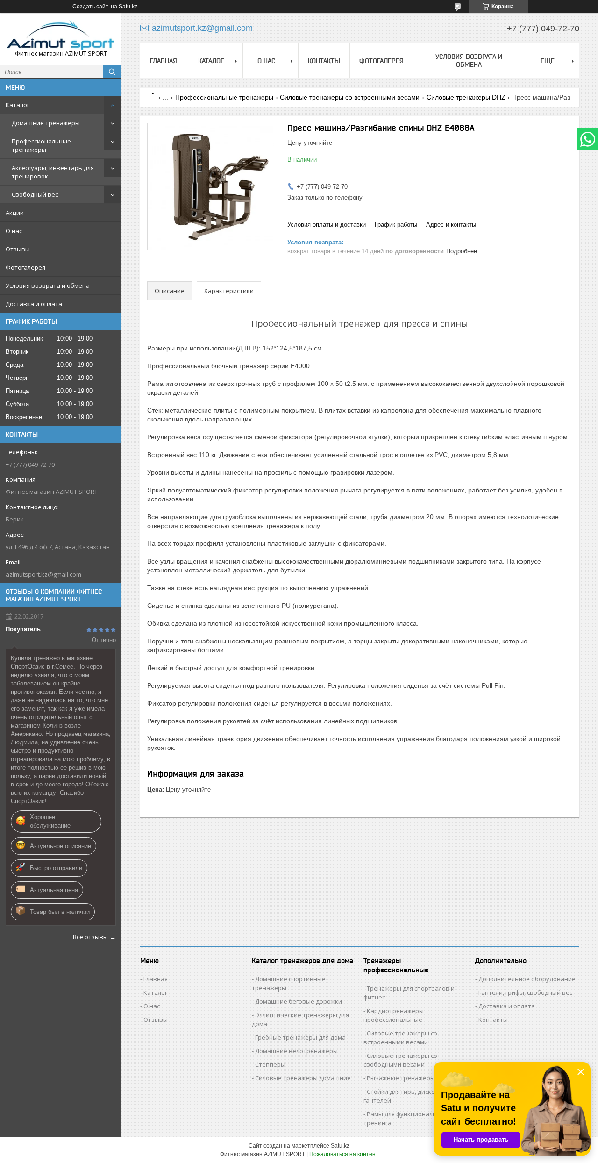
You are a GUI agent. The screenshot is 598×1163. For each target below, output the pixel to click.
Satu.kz (340, 1145)
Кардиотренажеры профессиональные (393, 1015)
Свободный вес (35, 194)
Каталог (17, 104)
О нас (14, 231)
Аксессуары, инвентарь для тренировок (53, 172)
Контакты (324, 60)
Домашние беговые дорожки (298, 1001)
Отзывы (18, 249)
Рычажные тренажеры (401, 1078)
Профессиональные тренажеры (41, 145)
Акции (15, 212)
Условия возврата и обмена (48, 285)
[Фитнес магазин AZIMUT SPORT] (60, 35)
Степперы (270, 1064)
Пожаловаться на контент (343, 1154)
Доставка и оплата (34, 304)
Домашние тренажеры (46, 123)
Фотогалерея (25, 267)
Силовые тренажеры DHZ (466, 97)
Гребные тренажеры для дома (300, 1037)
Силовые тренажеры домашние (303, 1078)
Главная (163, 60)
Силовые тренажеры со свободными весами (400, 1060)
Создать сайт (90, 6)
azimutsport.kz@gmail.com (43, 574)
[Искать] (112, 72)
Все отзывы (90, 937)
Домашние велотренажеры (296, 1051)
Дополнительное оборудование (527, 979)
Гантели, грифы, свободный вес (525, 992)
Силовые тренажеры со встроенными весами (350, 97)
